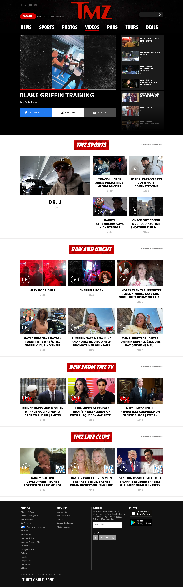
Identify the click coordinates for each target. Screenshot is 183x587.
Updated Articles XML (30, 542)
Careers (60, 519)
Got (28, 16)
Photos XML (26, 564)
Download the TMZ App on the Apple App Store (141, 513)
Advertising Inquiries (65, 523)
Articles (24, 531)
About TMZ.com (28, 512)
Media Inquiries (63, 527)
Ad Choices (26, 523)
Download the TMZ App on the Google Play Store (141, 522)
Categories (26, 546)
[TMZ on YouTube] (107, 537)
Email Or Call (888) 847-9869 (50, 17)
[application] (68, 62)
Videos (92, 27)
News (26, 27)
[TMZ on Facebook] (22, 5)
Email (101, 112)
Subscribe (119, 525)
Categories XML (28, 549)
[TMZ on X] (26, 5)
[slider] (68, 89)
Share (37, 112)
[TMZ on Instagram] (35, 5)
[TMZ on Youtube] (30, 5)
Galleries (24, 553)
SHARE (69, 112)
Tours (131, 27)
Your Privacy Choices (35, 527)
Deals (152, 27)
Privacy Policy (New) (29, 516)
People (24, 557)
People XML (26, 561)
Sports (46, 27)
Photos (69, 27)
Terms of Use (27, 519)
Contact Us (62, 512)
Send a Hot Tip (63, 516)
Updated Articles (28, 538)
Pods (112, 27)
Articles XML (26, 534)
